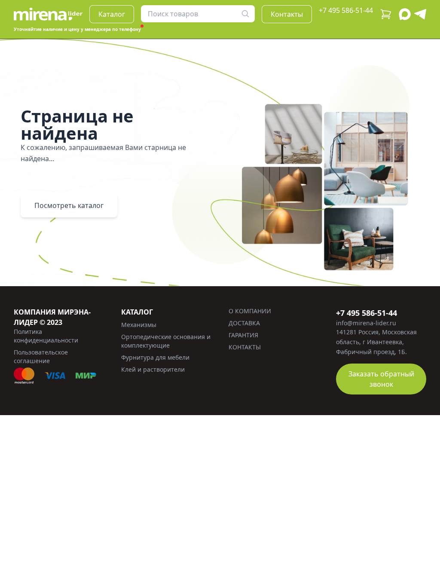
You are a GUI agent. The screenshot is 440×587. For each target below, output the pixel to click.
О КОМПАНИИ (250, 311)
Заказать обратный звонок (381, 379)
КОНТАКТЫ (245, 347)
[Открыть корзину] (386, 14)
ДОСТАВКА (244, 323)
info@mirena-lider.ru (366, 323)
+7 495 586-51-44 (346, 10)
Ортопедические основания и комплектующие (166, 341)
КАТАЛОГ (137, 312)
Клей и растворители (153, 369)
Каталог (111, 14)
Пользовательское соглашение (41, 356)
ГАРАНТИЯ (243, 335)
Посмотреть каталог (69, 205)
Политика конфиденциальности (46, 335)
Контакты (287, 14)
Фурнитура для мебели (155, 357)
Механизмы (138, 325)
